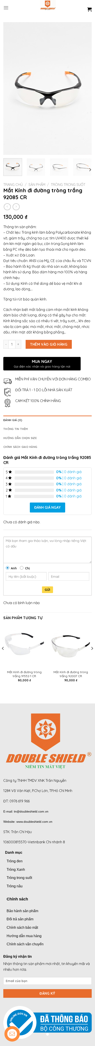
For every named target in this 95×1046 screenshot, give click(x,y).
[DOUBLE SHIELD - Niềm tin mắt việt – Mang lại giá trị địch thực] (48, 7)
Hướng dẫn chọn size (20, 438)
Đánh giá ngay (47, 507)
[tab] (47, 420)
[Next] (84, 88)
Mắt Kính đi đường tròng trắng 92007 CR (70, 674)
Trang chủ (13, 184)
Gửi (47, 590)
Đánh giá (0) (12, 420)
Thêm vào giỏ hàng (48, 344)
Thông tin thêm (15, 429)
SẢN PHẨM (36, 184)
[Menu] (6, 7)
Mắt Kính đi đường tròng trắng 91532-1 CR (24, 674)
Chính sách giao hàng (20, 447)
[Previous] (11, 88)
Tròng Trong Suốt (68, 184)
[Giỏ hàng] (89, 9)
